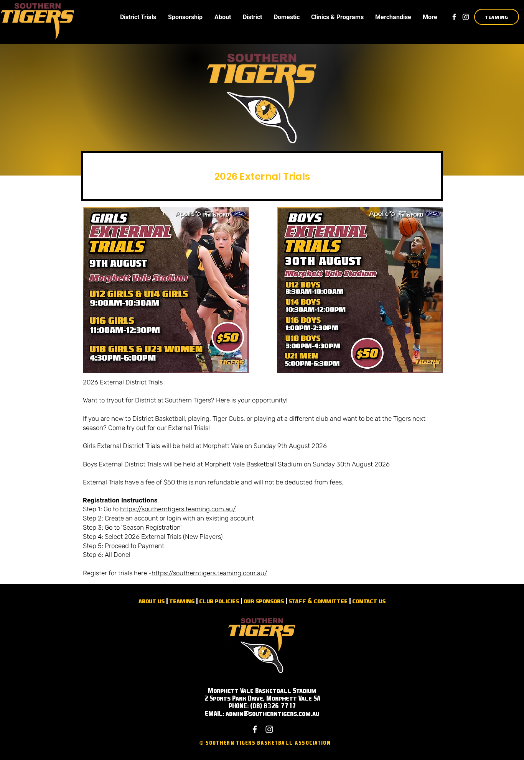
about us (151, 600)
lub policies (221, 600)
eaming (183, 600)
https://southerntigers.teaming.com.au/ (178, 509)
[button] (138, 17)
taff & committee (320, 600)
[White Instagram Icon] (465, 17)
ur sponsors (265, 600)
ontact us (371, 600)
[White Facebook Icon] (454, 17)
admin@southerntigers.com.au (272, 713)
